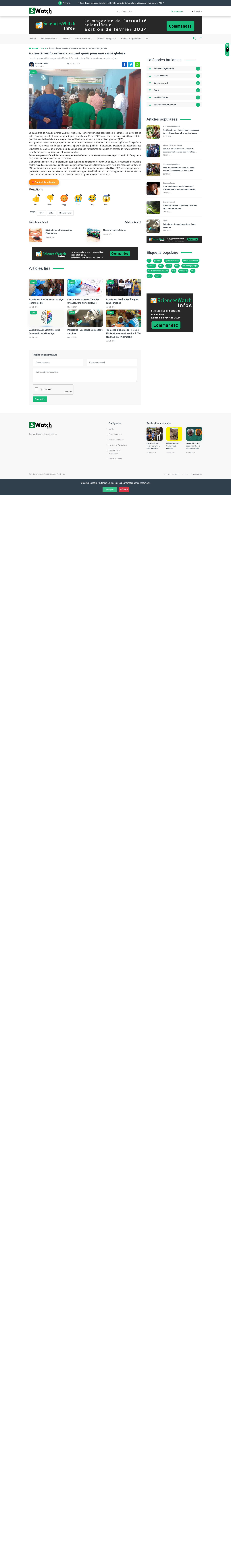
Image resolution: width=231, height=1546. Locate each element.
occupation (183, 271)
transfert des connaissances (158, 271)
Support (185, 474)
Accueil (32, 38)
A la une (66, 3)
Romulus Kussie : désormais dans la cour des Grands (193, 446)
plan (173, 271)
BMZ (161, 266)
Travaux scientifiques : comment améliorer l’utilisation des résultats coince (179, 152)
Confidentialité (197, 474)
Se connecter (177, 11)
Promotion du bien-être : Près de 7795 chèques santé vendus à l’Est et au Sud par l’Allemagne (123, 333)
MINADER (151, 266)
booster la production (190, 261)
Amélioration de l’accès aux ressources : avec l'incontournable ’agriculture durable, (181, 133)
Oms (41, 213)
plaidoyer (157, 261)
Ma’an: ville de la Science (114, 230)
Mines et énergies (105, 38)
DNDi (51, 213)
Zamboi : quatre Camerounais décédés (172, 446)
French (197, 11)
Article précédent (39, 222)
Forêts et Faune (82, 38)
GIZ (149, 261)
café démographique (190, 266)
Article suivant (132, 222)
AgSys (169, 266)
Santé (65, 38)
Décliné (124, 489)
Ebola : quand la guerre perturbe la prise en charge (153, 446)
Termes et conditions (170, 474)
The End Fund (65, 213)
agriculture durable (172, 261)
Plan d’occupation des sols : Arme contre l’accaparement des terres (104, 3)
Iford (176, 266)
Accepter (109, 489)
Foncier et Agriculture (131, 38)
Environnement (48, 38)
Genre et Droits (161, 76)
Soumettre (40, 399)
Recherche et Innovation (165, 105)
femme (157, 276)
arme (149, 276)
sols (192, 271)
